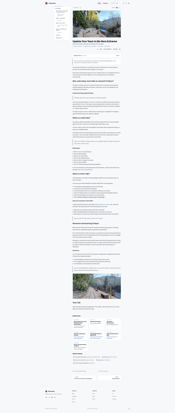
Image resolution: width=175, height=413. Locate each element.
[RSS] (55, 397)
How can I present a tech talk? (62, 26)
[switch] (116, 8)
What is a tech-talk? (60, 23)
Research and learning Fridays (61, 30)
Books (93, 396)
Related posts (59, 37)
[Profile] (123, 3)
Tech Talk (58, 35)
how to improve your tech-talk (103, 204)
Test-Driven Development (85, 169)
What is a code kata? (60, 18)
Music (93, 399)
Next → (118, 55)
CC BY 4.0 (95, 408)
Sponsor (114, 399)
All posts (76, 7)
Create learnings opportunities (60, 15)
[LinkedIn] (52, 397)
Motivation (59, 20)
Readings (105, 3)
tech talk (115, 307)
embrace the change (96, 218)
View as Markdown (104, 371)
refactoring (81, 152)
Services (114, 396)
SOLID (80, 156)
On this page (57, 8)
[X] (49, 397)
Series (73, 399)
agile (101, 49)
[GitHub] (46, 397)
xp (97, 49)
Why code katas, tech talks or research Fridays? (62, 11)
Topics (73, 401)
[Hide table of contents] (67, 8)
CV (113, 393)
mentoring (115, 49)
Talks (93, 393)
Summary (59, 32)
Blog (99, 3)
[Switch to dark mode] (126, 3)
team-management (107, 49)
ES (128, 3)
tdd (119, 49)
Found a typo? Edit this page (80, 371)
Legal (129, 408)
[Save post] (80, 8)
